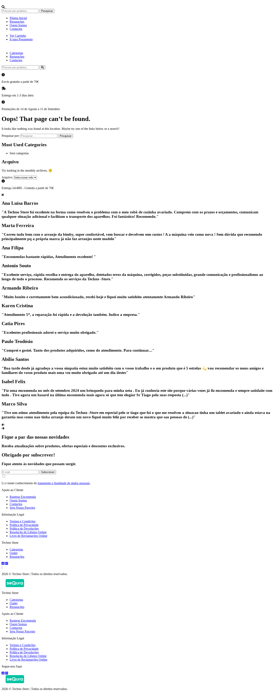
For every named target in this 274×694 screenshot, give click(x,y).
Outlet (13, 553)
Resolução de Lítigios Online (28, 532)
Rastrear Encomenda (23, 496)
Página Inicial (18, 18)
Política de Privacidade (24, 525)
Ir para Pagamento (21, 39)
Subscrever (47, 472)
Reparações (17, 21)
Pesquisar (47, 10)
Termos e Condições (23, 521)
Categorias (16, 53)
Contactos (16, 29)
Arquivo (7, 177)
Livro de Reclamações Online (28, 535)
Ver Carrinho (18, 35)
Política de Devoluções (24, 528)
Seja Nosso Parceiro (22, 507)
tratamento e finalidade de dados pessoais (64, 483)
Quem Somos (18, 25)
